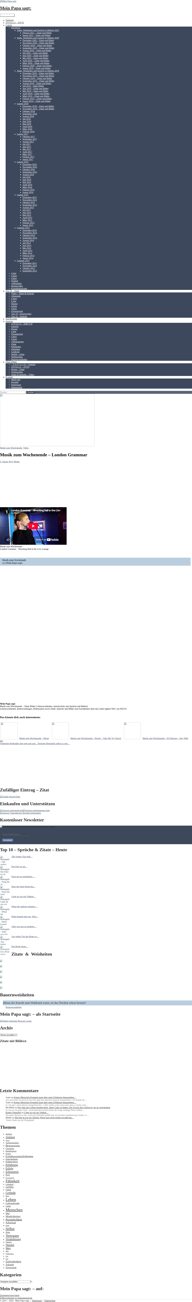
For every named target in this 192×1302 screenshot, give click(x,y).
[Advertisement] (84, 1065)
